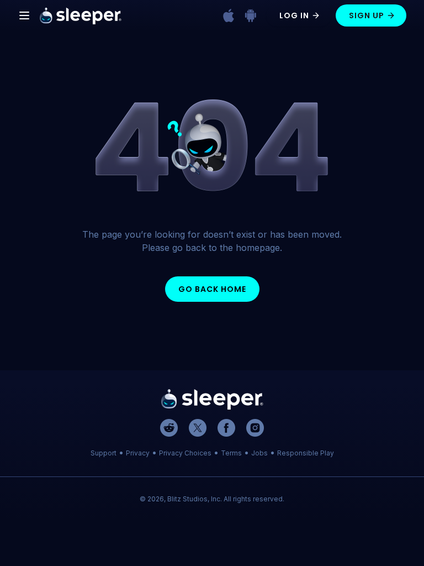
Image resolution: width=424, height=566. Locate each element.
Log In (294, 15)
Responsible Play (305, 453)
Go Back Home (212, 289)
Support (103, 453)
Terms (231, 453)
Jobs (259, 453)
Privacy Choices (185, 453)
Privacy (138, 453)
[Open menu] (24, 15)
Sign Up (366, 15)
